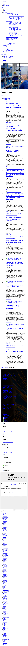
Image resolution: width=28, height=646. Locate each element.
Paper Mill (5, 390)
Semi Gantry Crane (13, 24)
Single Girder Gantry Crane (15, 23)
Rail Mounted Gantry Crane (15, 29)
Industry (5, 45)
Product (5, 12)
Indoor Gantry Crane (13, 27)
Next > (5, 367)
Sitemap (5, 414)
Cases (7, 49)
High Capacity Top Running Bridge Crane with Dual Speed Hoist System (14, 263)
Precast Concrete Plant (8, 388)
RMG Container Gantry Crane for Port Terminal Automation (14, 350)
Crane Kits (8, 44)
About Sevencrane (7, 46)
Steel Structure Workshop (11, 38)
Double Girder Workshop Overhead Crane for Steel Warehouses (13, 307)
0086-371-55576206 (7, 431)
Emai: (9, 404)
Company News (6, 99)
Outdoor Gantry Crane (13, 28)
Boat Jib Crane (12, 42)
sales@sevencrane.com (8, 56)
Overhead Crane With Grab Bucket (16, 16)
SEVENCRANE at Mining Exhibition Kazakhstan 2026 (14, 129)
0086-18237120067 (7, 57)
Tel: (8, 405)
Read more (8, 122)
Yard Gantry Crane (13, 32)
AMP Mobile (6, 415)
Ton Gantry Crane (13, 30)
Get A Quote (3, 54)
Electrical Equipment (7, 392)
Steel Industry (6, 387)
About (4, 1)
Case (4, 4)
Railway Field (6, 395)
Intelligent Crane (9, 39)
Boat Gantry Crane (13, 33)
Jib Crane (8, 40)
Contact (5, 51)
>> (8, 367)
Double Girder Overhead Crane (15, 14)
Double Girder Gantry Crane (15, 22)
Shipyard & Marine (7, 393)
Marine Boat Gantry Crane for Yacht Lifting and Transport (14, 241)
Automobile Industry (7, 391)
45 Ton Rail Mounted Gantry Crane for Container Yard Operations (14, 219)
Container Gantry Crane (14, 26)
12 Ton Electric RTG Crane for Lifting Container (14, 329)
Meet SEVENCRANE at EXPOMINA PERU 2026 (13, 151)
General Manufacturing (8, 385)
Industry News (6, 98)
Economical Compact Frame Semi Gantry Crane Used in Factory (14, 107)
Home (4, 60)
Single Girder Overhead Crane (15, 17)
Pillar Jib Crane (12, 43)
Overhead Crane (9, 13)
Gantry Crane (9, 21)
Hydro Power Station (7, 397)
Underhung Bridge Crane (14, 18)
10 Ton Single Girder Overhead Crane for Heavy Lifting (15, 285)
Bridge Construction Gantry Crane (16, 35)
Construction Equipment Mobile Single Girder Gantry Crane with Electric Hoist (15, 174)
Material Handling (7, 386)
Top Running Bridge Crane (14, 19)
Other (4, 398)
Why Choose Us (6, 5)
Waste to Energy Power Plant (9, 396)
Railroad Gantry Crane (13, 34)
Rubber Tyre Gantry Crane (12, 37)
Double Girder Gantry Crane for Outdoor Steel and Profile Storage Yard (15, 197)
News (4, 2)
